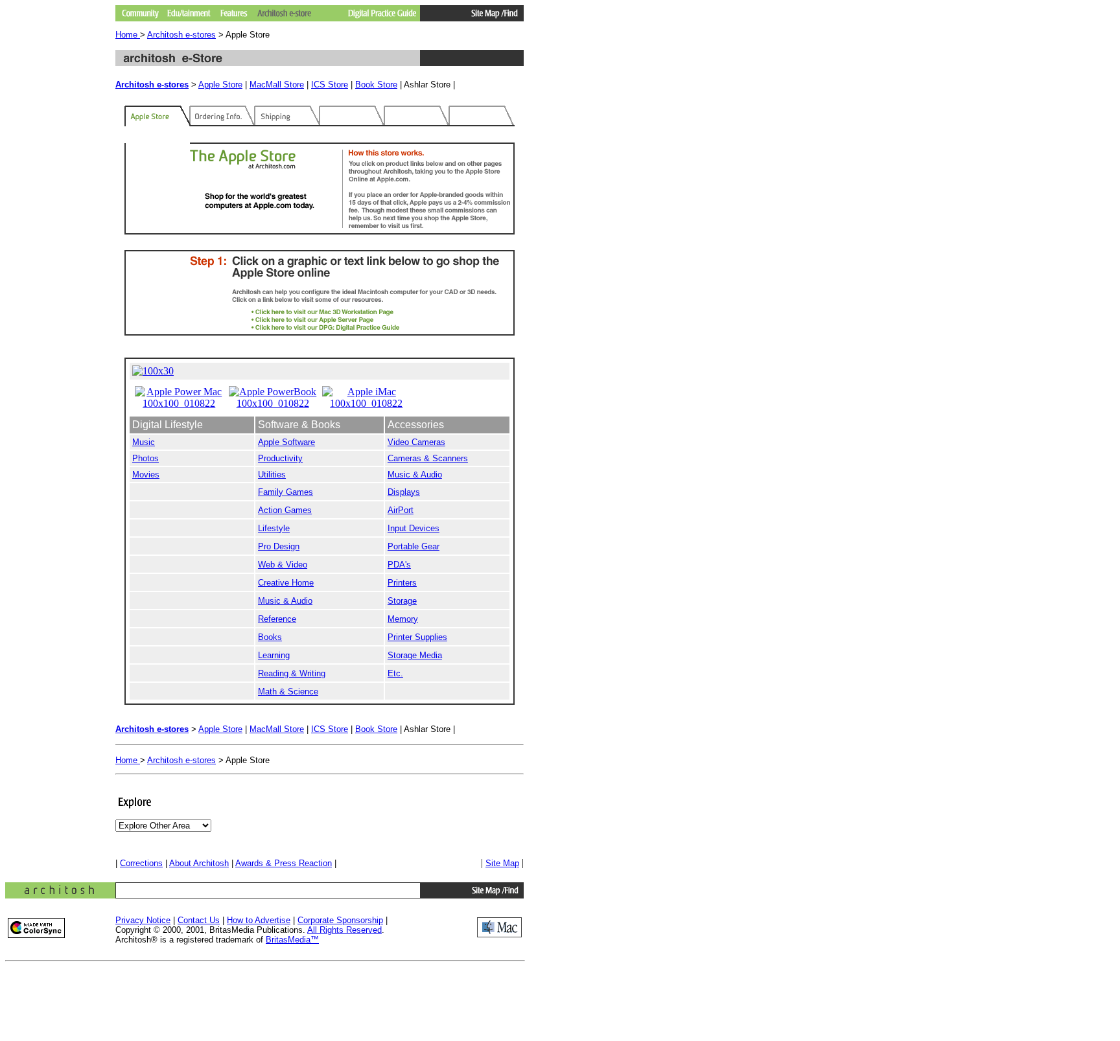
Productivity (280, 458)
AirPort (401, 510)
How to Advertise (258, 920)
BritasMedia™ (292, 939)
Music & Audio (415, 474)
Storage (402, 601)
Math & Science (288, 691)
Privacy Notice (142, 920)
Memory (403, 619)
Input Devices (413, 528)
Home (127, 35)
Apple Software (286, 442)
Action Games (285, 510)
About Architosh (199, 863)
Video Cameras (416, 442)
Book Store (376, 84)
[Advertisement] (267, 989)
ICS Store (329, 84)
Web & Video (282, 564)
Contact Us (199, 920)
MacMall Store (277, 84)
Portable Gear (413, 546)
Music (143, 442)
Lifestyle (274, 528)
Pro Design (278, 546)
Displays (404, 492)
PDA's (399, 564)
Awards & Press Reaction (283, 863)
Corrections (141, 863)
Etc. (395, 673)
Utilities (272, 474)
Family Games (285, 492)
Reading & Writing (291, 673)
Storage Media (415, 655)
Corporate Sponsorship (340, 920)
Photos (145, 458)
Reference (277, 619)
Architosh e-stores (181, 35)
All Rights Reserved (344, 930)
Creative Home (286, 583)
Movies (145, 474)
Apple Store (220, 84)
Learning (274, 655)
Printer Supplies (417, 637)
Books (270, 637)
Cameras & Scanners (428, 458)
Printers (402, 583)
